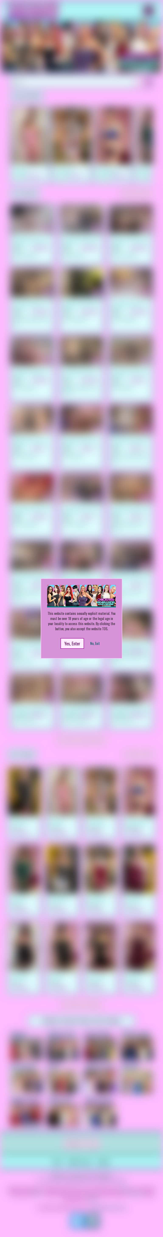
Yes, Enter (72, 643)
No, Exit (95, 643)
